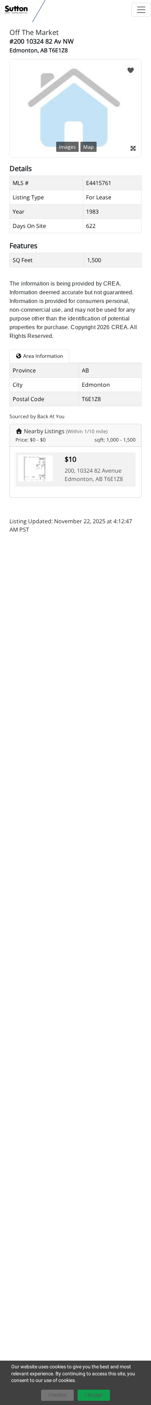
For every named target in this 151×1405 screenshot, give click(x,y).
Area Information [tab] (42, 356)
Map (88, 146)
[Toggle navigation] (141, 10)
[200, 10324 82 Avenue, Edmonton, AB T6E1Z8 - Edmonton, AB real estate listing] (35, 468)
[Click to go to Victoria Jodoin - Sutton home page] (16, 9)
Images (67, 146)
